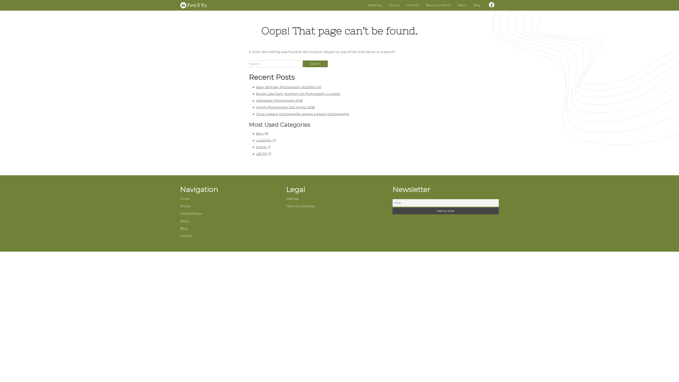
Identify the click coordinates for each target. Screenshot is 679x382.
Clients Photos (190, 213)
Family (394, 5)
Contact (186, 236)
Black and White (438, 5)
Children (412, 5)
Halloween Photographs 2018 (279, 101)
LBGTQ (261, 154)
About (462, 5)
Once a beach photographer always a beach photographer (303, 114)
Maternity (375, 5)
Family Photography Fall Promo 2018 (285, 107)
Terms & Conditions (300, 206)
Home (185, 199)
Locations (263, 140)
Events (261, 147)
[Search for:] (276, 63)
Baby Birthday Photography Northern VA (288, 87)
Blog (477, 5)
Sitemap (292, 199)
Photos (185, 206)
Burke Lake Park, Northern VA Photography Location (298, 94)
